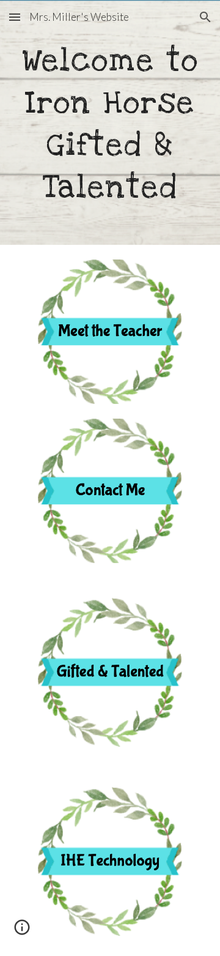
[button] (14, 17)
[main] (110, 122)
